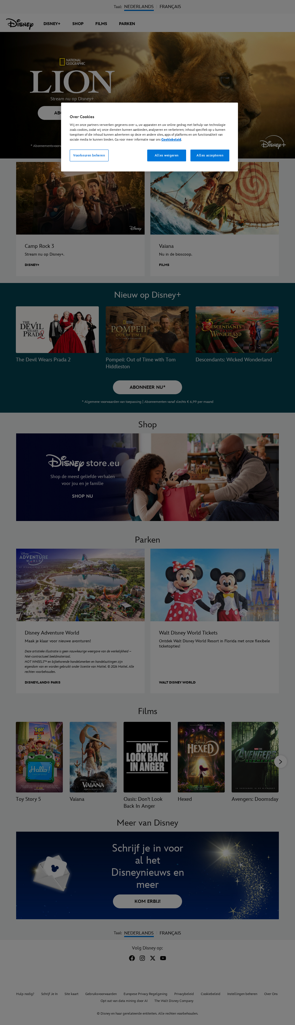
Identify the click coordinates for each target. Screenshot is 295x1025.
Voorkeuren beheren (89, 155)
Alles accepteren (209, 155)
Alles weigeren (167, 155)
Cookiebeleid (171, 139)
